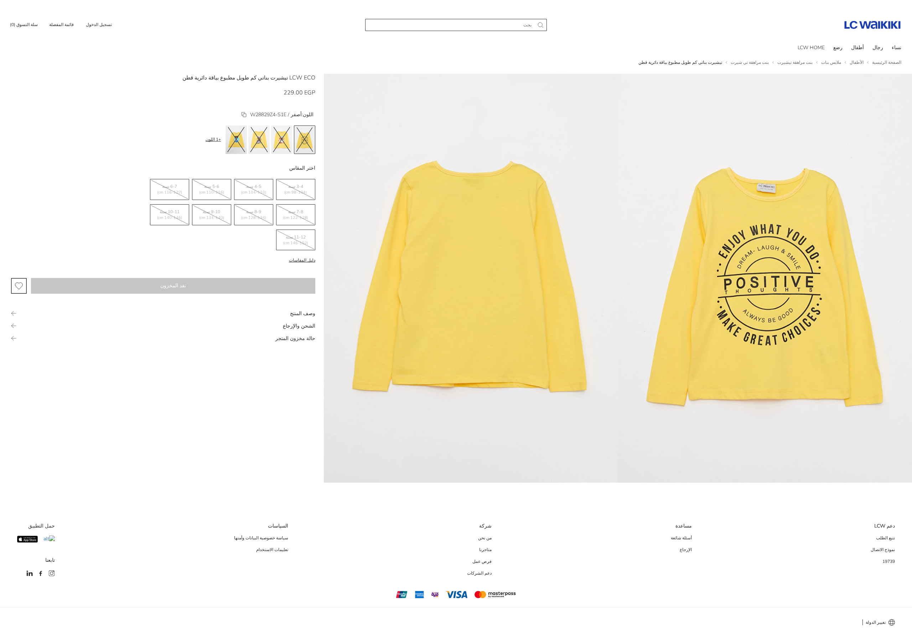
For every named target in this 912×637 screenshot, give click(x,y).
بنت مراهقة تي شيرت (750, 62)
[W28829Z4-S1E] (243, 114)
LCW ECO (302, 78)
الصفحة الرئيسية (886, 62)
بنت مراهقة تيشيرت (795, 62)
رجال (877, 47)
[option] (304, 139)
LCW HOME (811, 47)
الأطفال (857, 62)
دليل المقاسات (302, 260)
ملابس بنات (831, 62)
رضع (838, 47)
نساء (896, 47)
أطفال (857, 47)
